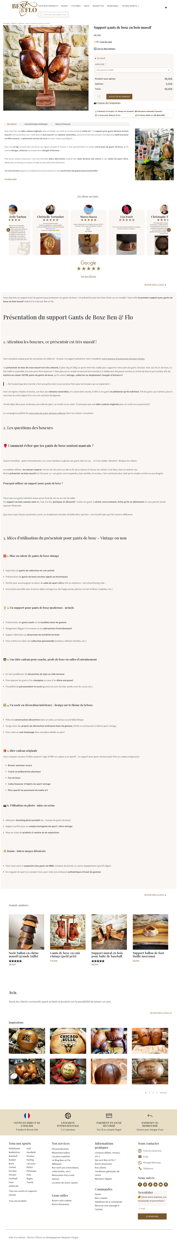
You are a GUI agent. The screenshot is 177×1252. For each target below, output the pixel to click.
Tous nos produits (48, 6)
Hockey (30, 1156)
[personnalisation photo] (150, 1053)
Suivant (163, 1092)
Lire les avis (106, 41)
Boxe (86, 6)
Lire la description (106, 48)
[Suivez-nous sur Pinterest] (166, 1184)
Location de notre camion (65, 1182)
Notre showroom (103, 1163)
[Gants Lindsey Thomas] (27, 1083)
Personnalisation (60, 1148)
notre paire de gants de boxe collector (47, 413)
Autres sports (129, 6)
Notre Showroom (60, 1204)
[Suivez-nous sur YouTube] (161, 1184)
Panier (98, 1194)
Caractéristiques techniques (36, 124)
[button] (169, 230)
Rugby (64, 6)
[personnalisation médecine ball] (109, 1083)
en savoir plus (11, 179)
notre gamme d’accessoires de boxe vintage (123, 358)
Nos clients (100, 1167)
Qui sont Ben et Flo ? (105, 1160)
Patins (30, 1167)
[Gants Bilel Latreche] (109, 1053)
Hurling (30, 1159)
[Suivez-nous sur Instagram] (145, 1184)
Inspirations (16, 1022)
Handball (31, 1152)
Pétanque (31, 1170)
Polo (29, 1174)
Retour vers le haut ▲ (155, 284)
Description (12, 124)
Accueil (6, 23)
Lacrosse (31, 1163)
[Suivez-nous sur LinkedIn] (155, 1184)
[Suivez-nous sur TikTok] (150, 1184)
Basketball (113, 6)
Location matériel (61, 1156)
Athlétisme (14, 1148)
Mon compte (101, 1197)
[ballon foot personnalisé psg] (27, 1053)
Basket (12, 1159)
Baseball (13, 1156)
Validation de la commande (108, 1201)
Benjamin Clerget (70, 1237)
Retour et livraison (62, 124)
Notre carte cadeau (62, 1200)
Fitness (12, 1174)
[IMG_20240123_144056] (150, 1083)
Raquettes (98, 6)
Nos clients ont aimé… (88, 196)
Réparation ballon (61, 1152)
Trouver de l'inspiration (109, 102)
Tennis (30, 1182)
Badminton (14, 1152)
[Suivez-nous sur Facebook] (140, 1184)
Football (76, 6)
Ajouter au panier (119, 96)
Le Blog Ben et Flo (61, 1160)
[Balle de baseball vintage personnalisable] (68, 1083)
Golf (29, 1148)
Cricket (12, 1167)
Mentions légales (103, 1178)
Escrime (13, 1170)
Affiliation (57, 1163)
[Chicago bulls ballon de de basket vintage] (68, 1053)
